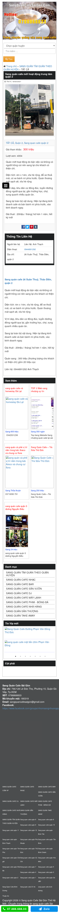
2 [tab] (20, 656)
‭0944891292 (30, 249)
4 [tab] (30, 656)
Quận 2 (19, 142)
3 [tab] (25, 656)
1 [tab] (15, 656)
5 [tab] (35, 656)
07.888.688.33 (17, 909)
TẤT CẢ (10, 142)
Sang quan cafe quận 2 (36, 142)
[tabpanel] (29, 640)
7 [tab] (45, 656)
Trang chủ (11, 66)
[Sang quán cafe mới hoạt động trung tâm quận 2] (29, 109)
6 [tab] (40, 656)
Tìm (10, 59)
